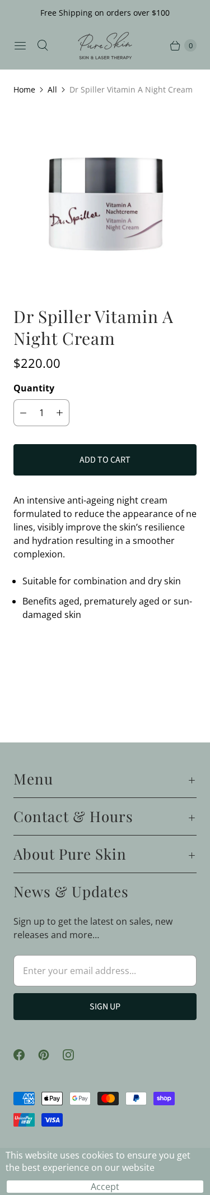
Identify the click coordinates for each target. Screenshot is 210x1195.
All (52, 89)
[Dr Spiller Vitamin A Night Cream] (105, 200)
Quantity (33, 388)
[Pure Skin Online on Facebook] (25, 1054)
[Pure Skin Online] (105, 45)
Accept (105, 1186)
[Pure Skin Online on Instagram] (75, 1054)
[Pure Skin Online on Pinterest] (50, 1054)
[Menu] (20, 45)
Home (24, 89)
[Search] (42, 45)
